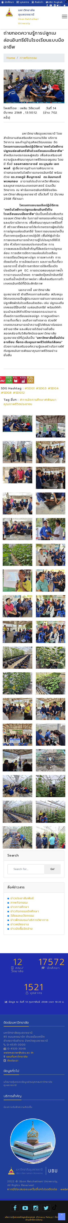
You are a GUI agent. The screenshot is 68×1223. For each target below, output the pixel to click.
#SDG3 (41, 388)
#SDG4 (53, 388)
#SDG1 (30, 388)
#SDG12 (19, 393)
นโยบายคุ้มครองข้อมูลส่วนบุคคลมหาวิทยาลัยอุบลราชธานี (28, 1083)
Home (11, 58)
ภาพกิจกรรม (28, 58)
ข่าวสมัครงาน (20, 924)
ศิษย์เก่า (38, 2)
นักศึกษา (9, 2)
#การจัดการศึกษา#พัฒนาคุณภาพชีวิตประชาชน (30, 402)
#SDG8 (6, 393)
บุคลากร (24, 2)
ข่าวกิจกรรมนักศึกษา (25, 911)
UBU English (55, 2)
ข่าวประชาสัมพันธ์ (22, 898)
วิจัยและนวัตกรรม (22, 916)
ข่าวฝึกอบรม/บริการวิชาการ (29, 920)
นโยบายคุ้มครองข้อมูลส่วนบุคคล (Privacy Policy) (29, 1217)
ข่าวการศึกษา (20, 907)
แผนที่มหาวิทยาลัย (17, 1057)
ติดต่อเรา (12, 1061)
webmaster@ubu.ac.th (19, 1053)
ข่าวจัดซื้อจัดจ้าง (22, 929)
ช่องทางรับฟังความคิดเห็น (18, 1107)
